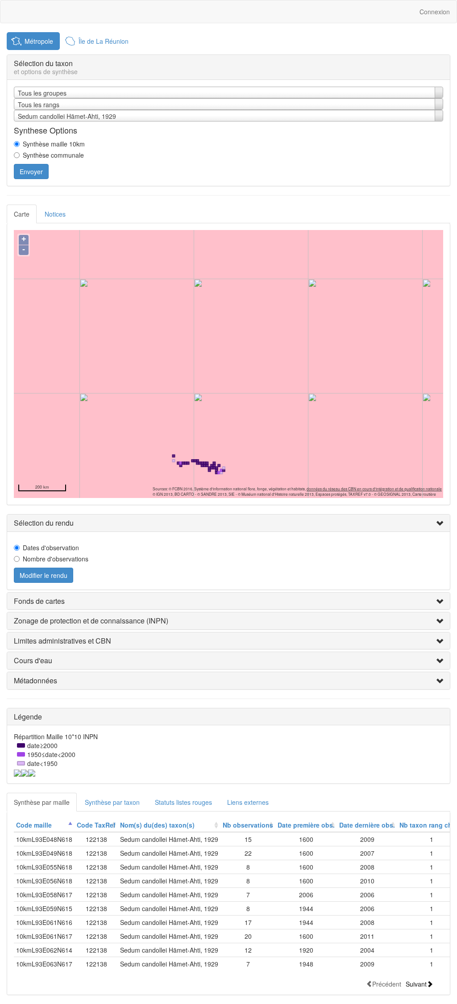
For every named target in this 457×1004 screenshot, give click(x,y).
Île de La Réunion (104, 41)
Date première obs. (306, 824)
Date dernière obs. (367, 824)
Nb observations (248, 824)
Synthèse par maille (42, 802)
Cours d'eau (33, 660)
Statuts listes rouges (183, 802)
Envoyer (31, 171)
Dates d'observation (51, 547)
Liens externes (248, 802)
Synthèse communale (53, 155)
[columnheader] (44, 825)
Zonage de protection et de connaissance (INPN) (91, 620)
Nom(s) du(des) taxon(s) (157, 824)
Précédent (386, 983)
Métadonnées (35, 680)
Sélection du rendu (44, 523)
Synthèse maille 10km (54, 143)
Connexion (435, 11)
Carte (21, 213)
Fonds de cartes (39, 601)
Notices (55, 213)
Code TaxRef (96, 824)
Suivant (416, 983)
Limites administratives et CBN (62, 641)
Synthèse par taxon (112, 802)
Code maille (34, 824)
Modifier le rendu (43, 575)
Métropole (39, 41)
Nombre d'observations (55, 558)
